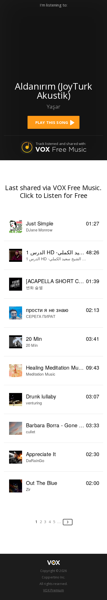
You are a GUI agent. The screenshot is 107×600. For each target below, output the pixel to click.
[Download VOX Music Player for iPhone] (53, 41)
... (59, 521)
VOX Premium (53, 590)
